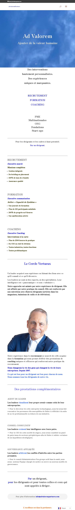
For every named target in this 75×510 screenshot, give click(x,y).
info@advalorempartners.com (47, 496)
